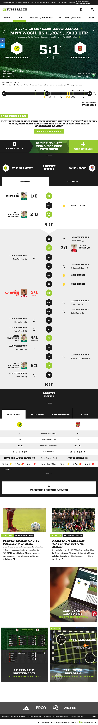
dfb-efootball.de (24, 2)
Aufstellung (72, 181)
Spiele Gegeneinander (61, 414)
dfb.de (15, 2)
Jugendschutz (48, 716)
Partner (53, 2)
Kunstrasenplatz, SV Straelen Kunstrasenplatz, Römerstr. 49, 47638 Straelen (47, 37)
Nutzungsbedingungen (34, 716)
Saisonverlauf (37, 414)
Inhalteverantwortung (61, 716)
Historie (84, 414)
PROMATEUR (7, 2)
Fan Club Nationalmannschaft (40, 2)
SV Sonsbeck (80, 57)
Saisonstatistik (14, 414)
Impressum (5, 716)
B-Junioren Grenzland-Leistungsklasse (47, 28)
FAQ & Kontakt (62, 2)
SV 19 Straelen (16, 57)
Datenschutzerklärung (18, 716)
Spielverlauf (25, 181)
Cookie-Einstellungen (76, 716)
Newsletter (72, 2)
